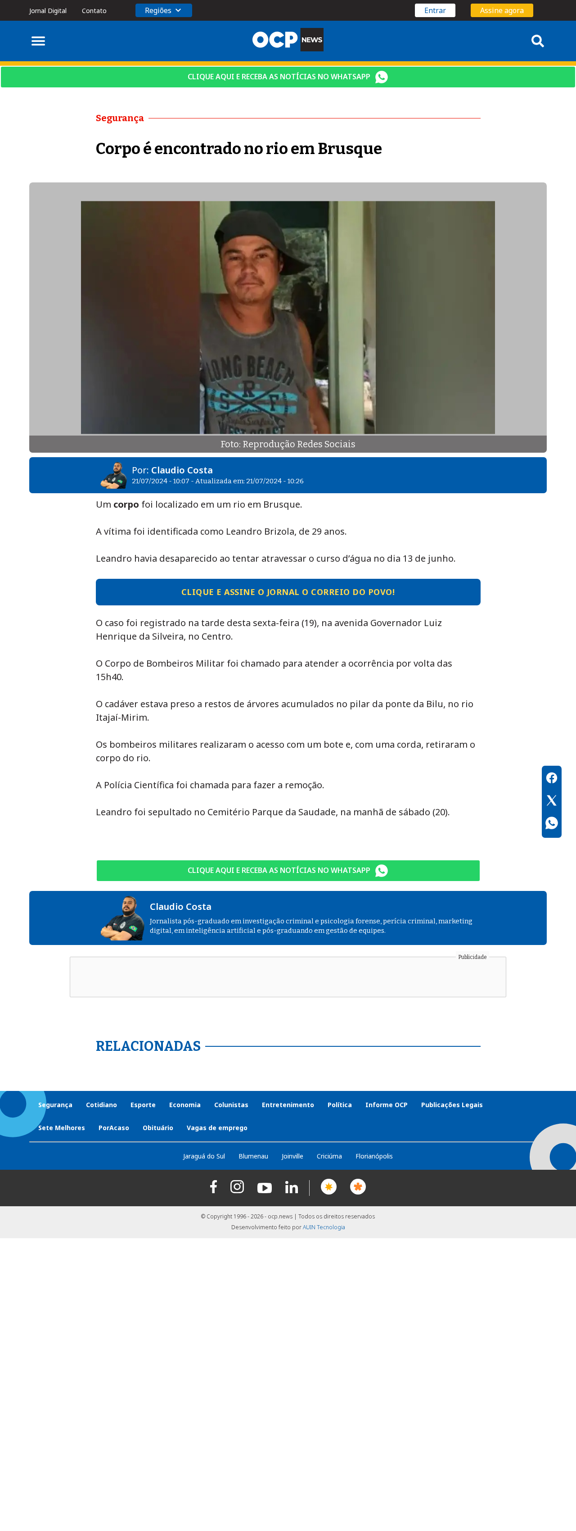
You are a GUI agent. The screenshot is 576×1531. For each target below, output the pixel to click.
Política (340, 1104)
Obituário (158, 1127)
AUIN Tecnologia (324, 1227)
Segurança (55, 1104)
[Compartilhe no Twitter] (551, 802)
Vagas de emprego (217, 1127)
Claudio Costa (182, 470)
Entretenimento (288, 1104)
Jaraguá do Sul (204, 1156)
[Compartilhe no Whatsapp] (551, 824)
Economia (185, 1104)
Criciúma (329, 1156)
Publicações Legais (452, 1104)
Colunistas (231, 1104)
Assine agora (502, 10)
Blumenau (253, 1156)
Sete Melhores (61, 1127)
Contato (94, 10)
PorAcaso (114, 1127)
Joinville (292, 1156)
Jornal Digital (48, 10)
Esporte (143, 1104)
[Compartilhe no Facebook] (551, 779)
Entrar (435, 10)
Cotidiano (101, 1104)
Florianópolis (374, 1156)
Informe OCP (386, 1104)
